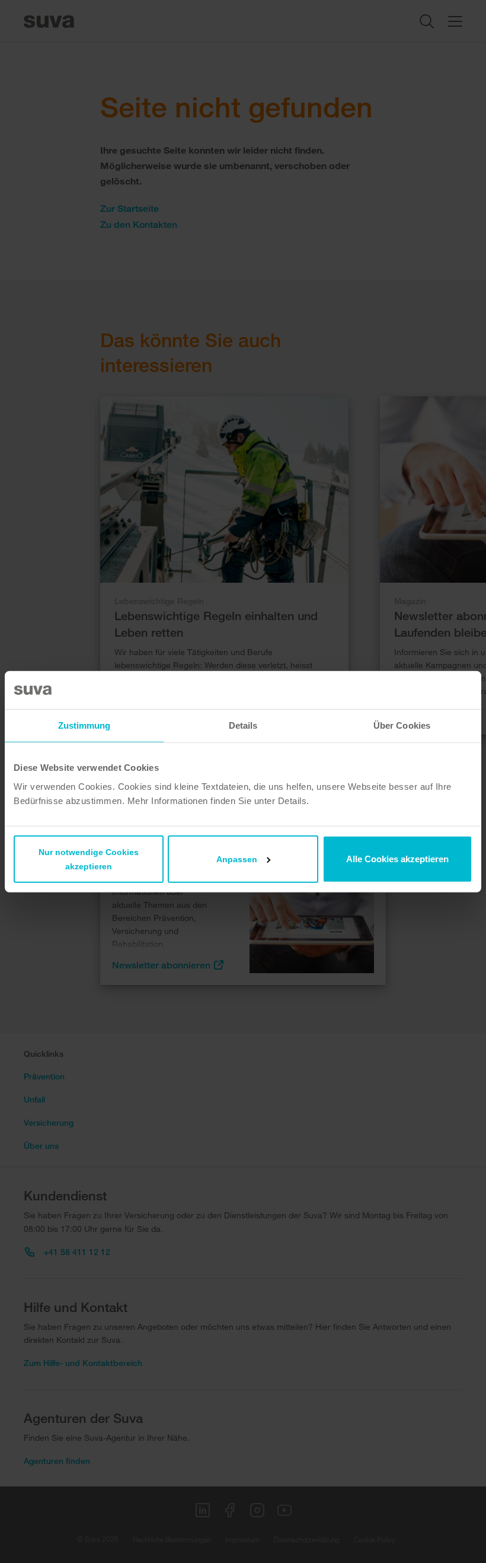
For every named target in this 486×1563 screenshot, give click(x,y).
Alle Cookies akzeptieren (397, 858)
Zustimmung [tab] (84, 725)
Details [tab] (243, 725)
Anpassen (236, 858)
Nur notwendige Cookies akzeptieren (89, 859)
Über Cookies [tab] (401, 725)
